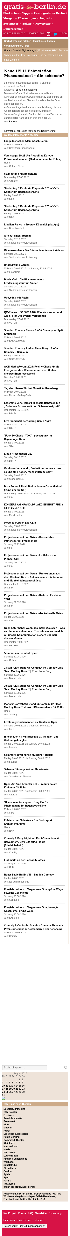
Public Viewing (11, 1137)
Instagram (48, 34)
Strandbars (10, 1168)
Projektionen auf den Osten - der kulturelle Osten (33, 613)
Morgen (8, 18)
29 (20, 1092)
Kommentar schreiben (30, 131)
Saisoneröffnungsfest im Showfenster (26, 769)
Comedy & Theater (14, 1140)
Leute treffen (11, 1155)
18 (7, 1089)
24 (3, 1092)
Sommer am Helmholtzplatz (21, 653)
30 (23, 1092)
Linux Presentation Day (18, 453)
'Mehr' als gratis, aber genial (19, 1187)
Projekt (33, 33)
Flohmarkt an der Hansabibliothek (24, 860)
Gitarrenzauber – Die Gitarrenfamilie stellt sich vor (34, 250)
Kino (6, 1124)
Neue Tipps (22, 13)
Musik (7, 1149)
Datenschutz (25, 1220)
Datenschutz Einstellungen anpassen (24, 1226)
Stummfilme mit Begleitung (20, 173)
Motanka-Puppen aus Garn (20, 522)
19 (10, 1089)
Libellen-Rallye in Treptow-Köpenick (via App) (31, 224)
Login (64, 33)
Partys (7, 1180)
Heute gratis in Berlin (49, 13)
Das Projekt (9, 1213)
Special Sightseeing (23, 50)
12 (10, 1085)
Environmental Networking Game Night (27, 421)
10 (3, 1085)
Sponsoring (55, 1213)
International (10, 1146)
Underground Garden (17, 264)
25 (7, 1092)
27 (13, 1092)
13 (13, 1085)
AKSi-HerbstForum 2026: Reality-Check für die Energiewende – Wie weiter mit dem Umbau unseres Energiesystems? (31, 370)
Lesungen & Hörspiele (16, 1134)
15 (20, 1085)
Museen (8, 1127)
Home (7, 50)
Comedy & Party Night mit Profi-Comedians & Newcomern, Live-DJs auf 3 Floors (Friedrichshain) (31, 842)
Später (27, 24)
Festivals (9, 1115)
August (45, 18)
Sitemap (38, 1220)
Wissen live (10, 1152)
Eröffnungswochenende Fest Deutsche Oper (30, 722)
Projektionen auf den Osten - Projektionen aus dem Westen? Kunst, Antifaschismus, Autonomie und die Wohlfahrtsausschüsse (33, 577)
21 (17, 1089)
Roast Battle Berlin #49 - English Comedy (29, 874)
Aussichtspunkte (13, 1118)
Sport (7, 1177)
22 (20, 1089)
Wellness (9, 1162)
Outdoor (8, 1171)
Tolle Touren (10, 1112)
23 (23, 1089)
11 (7, 1085)
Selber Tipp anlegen (14, 33)
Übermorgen (27, 18)
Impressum (9, 1220)
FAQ (42, 33)
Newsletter (43, 24)
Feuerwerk (9, 1121)
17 (3, 1089)
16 (23, 1085)
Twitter (56, 34)
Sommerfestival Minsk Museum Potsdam (28, 754)
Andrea (13, 121)
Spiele (7, 1174)
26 (10, 1092)
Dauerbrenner (13, 29)
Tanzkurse (9, 1183)
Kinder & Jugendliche (15, 1158)
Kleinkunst (9, 1143)
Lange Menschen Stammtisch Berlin (26, 141)
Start (6, 13)
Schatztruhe (10, 1165)
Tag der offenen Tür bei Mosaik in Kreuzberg (31, 388)
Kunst (7, 1130)
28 (17, 1092)
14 (17, 1085)
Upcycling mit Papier (16, 297)
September (10, 24)
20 (13, 1089)
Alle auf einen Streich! (17, 235)
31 (3, 1095)
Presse (22, 1213)
